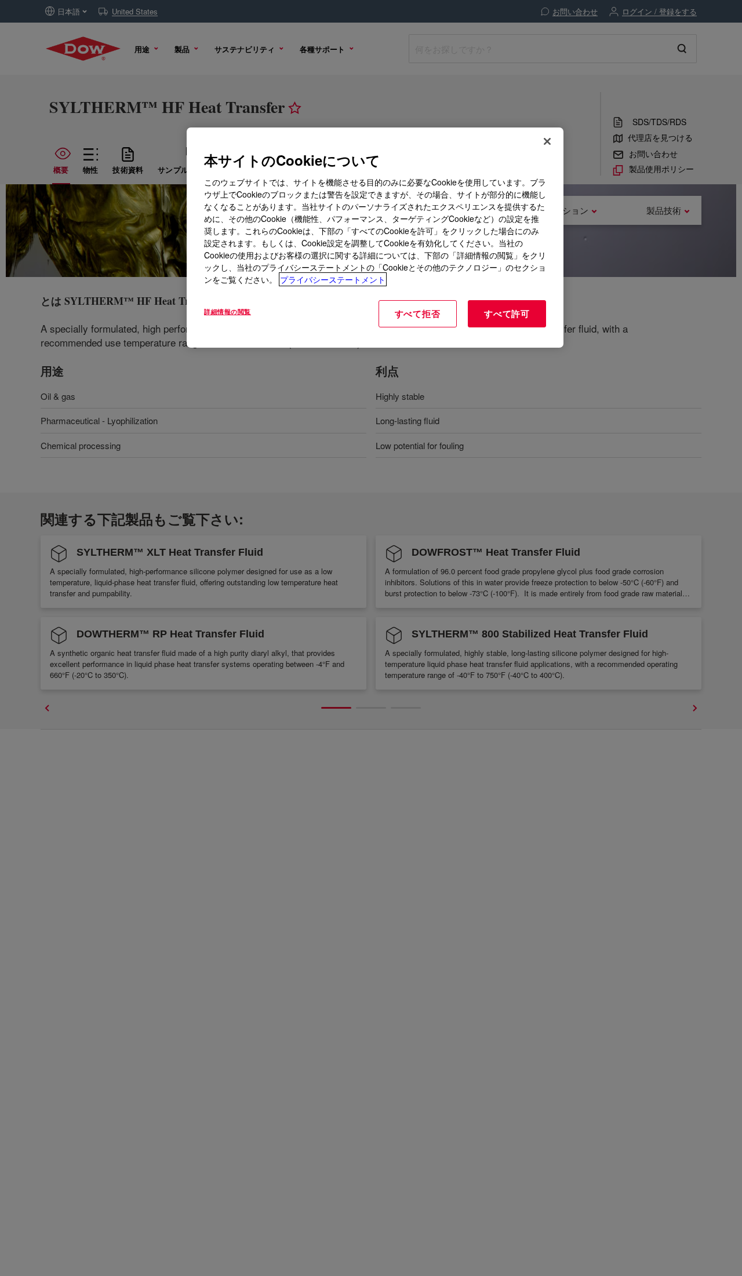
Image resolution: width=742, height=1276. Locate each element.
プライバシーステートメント (332, 279)
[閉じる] (547, 141)
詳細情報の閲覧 (227, 311)
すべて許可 (507, 313)
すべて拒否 (418, 313)
